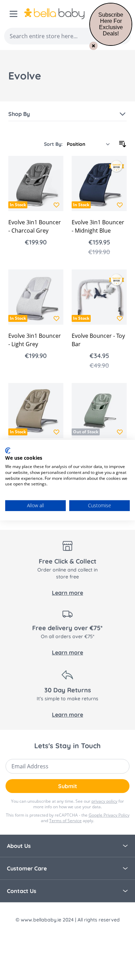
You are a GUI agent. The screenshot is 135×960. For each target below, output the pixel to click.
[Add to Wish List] (56, 204)
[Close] (93, 46)
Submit (67, 786)
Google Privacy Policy (109, 815)
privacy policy (104, 801)
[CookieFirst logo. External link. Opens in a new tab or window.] (7, 450)
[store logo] (65, 13)
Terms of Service (65, 821)
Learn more (67, 592)
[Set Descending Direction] (122, 144)
